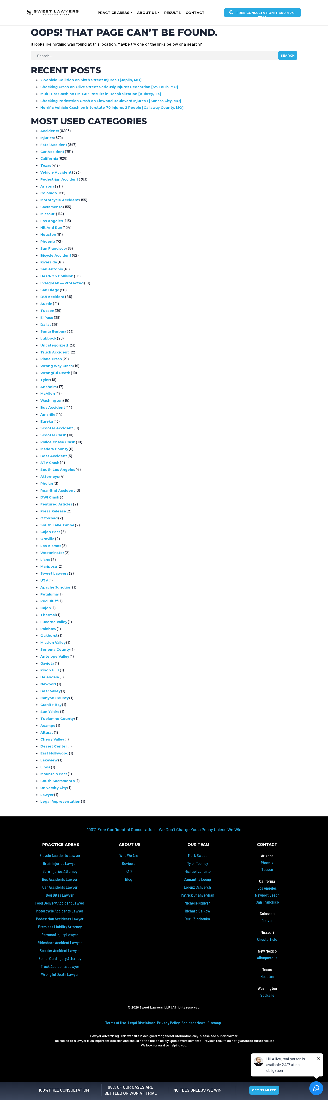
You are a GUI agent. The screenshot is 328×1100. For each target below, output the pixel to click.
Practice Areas (113, 13)
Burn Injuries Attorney (60, 871)
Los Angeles (51, 221)
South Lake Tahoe (57, 525)
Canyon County (54, 698)
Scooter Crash (53, 435)
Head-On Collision (56, 276)
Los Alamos (50, 546)
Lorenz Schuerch (197, 887)
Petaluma (49, 594)
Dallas (45, 324)
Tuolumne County (57, 719)
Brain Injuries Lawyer (60, 863)
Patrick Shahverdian (197, 895)
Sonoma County (55, 649)
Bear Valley (50, 691)
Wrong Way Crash (56, 366)
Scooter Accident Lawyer (60, 950)
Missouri (47, 214)
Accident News (194, 1022)
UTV (44, 580)
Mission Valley (53, 642)
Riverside (48, 262)
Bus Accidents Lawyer (60, 879)
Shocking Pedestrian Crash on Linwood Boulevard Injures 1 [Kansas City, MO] (110, 101)
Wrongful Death (55, 373)
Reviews (128, 863)
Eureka (46, 421)
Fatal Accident (53, 145)
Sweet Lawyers (54, 573)
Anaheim (48, 387)
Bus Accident (52, 407)
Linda (45, 767)
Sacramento (51, 207)
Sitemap (214, 1022)
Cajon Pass (50, 532)
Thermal (48, 615)
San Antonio (51, 269)
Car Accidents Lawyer (60, 887)
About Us (147, 13)
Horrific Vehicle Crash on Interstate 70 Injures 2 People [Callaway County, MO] (111, 107)
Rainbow (48, 629)
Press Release (53, 511)
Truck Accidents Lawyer (60, 966)
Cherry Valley (52, 739)
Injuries (47, 138)
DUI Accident (52, 297)
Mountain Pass (53, 774)
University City (53, 788)
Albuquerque (267, 957)
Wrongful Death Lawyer (60, 974)
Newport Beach (267, 895)
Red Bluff (49, 601)
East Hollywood (54, 753)
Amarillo (47, 414)
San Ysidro (50, 712)
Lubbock (48, 338)
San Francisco (53, 248)
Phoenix (47, 241)
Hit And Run (51, 227)
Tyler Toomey (197, 863)
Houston (48, 234)
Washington (51, 400)
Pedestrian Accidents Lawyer (60, 918)
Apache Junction (56, 587)
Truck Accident (54, 352)
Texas (45, 165)
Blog (128, 879)
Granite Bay (50, 705)
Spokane (267, 995)
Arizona (47, 186)
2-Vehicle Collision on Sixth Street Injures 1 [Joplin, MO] (90, 80)
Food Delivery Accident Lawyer (59, 902)
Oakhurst (49, 635)
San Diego (49, 290)
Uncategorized (54, 345)
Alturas (46, 732)
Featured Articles (56, 504)
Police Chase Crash (57, 442)
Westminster (52, 553)
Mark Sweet (197, 855)
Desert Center (53, 746)
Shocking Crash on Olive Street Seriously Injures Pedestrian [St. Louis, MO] (109, 87)
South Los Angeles (57, 470)
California (49, 158)
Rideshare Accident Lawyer (60, 942)
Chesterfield (267, 939)
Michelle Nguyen (197, 902)
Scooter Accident (56, 428)
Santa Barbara (53, 331)
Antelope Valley (54, 656)
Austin (46, 304)
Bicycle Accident (55, 255)
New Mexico (267, 950)
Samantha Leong (197, 879)
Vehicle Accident (56, 172)
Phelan (46, 483)
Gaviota (47, 663)
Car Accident (52, 152)
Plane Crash (51, 359)
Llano (45, 560)
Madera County (54, 449)
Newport (48, 684)
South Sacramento (57, 781)
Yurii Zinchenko (197, 918)
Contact (195, 13)
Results (172, 13)
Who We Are (128, 855)
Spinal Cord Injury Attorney (59, 958)
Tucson (47, 311)
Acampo (47, 725)
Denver (267, 920)
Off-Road (49, 518)
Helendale (49, 677)
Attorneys (49, 476)
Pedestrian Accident (59, 179)
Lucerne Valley (53, 622)
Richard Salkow (197, 910)
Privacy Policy (168, 1022)
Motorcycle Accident (59, 200)
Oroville (47, 539)
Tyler (45, 380)
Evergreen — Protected (62, 283)
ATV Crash (49, 463)
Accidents (49, 131)
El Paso (46, 318)
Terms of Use (115, 1022)
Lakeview (49, 760)
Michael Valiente (197, 871)
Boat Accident (53, 456)
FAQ (129, 871)
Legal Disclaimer (141, 1022)
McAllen (47, 393)
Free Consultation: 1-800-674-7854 (265, 14)
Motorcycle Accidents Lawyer (59, 910)
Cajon (45, 608)
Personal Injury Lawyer (60, 934)
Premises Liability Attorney (60, 926)
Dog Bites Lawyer (60, 895)
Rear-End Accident (57, 490)
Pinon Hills (49, 670)
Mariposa (48, 566)
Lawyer (47, 795)
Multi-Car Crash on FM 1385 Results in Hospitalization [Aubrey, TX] (100, 94)
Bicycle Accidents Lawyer (59, 855)
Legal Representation (60, 801)
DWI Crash (49, 497)
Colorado (48, 193)
